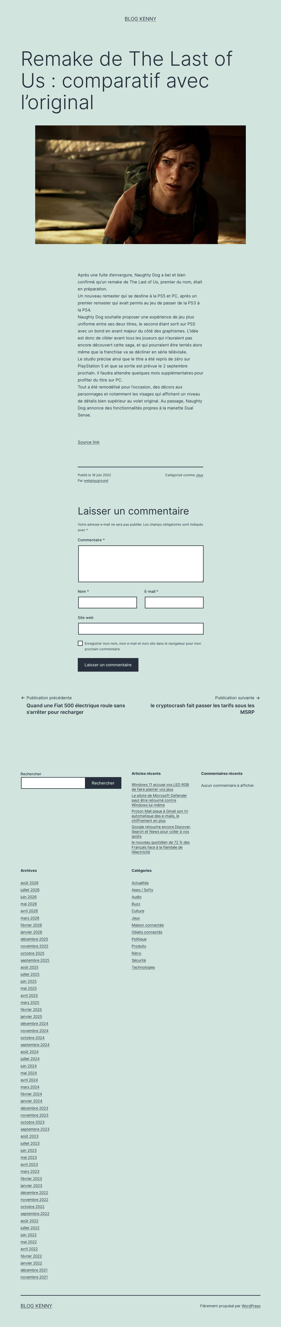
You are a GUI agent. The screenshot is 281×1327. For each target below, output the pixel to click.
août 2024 (30, 1052)
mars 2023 (30, 1171)
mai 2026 (29, 904)
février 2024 (31, 1094)
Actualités (140, 883)
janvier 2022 (31, 1263)
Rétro (136, 953)
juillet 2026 (30, 890)
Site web (85, 617)
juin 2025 (29, 981)
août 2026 (29, 883)
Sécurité (139, 960)
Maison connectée (148, 925)
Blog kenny (140, 19)
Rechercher (31, 774)
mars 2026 (30, 918)
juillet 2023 (30, 1143)
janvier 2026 (31, 932)
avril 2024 (29, 1080)
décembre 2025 (34, 939)
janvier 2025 (31, 1016)
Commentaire (91, 540)
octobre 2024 (33, 1038)
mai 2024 (29, 1073)
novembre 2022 (34, 1199)
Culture (138, 911)
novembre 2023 (34, 1115)
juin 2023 (29, 1150)
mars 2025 (30, 1002)
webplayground (96, 480)
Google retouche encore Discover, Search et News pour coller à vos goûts (161, 832)
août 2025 (29, 967)
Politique (139, 939)
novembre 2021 (34, 1277)
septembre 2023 (35, 1129)
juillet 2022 (30, 1228)
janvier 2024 (31, 1101)
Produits (139, 946)
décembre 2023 (34, 1108)
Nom (83, 591)
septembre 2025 (35, 960)
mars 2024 (30, 1087)
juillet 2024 (30, 1059)
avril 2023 (29, 1164)
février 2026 (31, 925)
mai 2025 (29, 988)
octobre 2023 (32, 1122)
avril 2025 (29, 995)
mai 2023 (29, 1157)
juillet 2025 (30, 974)
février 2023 (31, 1178)
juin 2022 (29, 1235)
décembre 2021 (34, 1270)
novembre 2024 (35, 1031)
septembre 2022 (35, 1213)
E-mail (151, 591)
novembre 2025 (34, 946)
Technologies (143, 967)
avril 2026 (29, 911)
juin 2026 (29, 897)
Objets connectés (147, 932)
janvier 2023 (31, 1185)
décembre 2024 (34, 1023)
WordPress (251, 1306)
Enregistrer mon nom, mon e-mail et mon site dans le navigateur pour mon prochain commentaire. (143, 646)
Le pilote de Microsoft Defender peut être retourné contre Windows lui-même (159, 800)
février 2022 (31, 1256)
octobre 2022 (32, 1206)
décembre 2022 (34, 1192)
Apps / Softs (142, 890)
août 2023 (29, 1136)
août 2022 (29, 1221)
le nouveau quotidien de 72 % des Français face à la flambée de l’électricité (161, 847)
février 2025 (31, 1009)
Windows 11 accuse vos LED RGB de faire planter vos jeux (160, 787)
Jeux (199, 475)
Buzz (136, 904)
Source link (89, 442)
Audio (137, 897)
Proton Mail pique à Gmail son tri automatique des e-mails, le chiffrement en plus (160, 816)
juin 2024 (29, 1066)
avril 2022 (29, 1249)
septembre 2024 (35, 1045)
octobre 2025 (32, 953)
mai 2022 (29, 1242)
